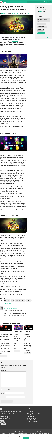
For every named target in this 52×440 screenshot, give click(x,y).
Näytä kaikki (41, 33)
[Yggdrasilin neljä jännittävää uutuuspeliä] (18, 327)
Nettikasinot (30, 411)
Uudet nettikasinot (31, 418)
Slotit (12, 300)
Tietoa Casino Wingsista (33, 419)
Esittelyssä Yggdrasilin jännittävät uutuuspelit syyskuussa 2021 (28, 335)
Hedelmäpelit (41, 26)
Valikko (48, 1)
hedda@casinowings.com (10, 308)
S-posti (3, 397)
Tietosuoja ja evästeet (32, 421)
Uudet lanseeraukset (20, 300)
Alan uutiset (42, 9)
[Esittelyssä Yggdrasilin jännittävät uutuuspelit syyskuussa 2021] (28, 327)
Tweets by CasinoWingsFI (43, 37)
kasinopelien (15, 41)
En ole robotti (6, 389)
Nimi (2, 393)
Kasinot (41, 11)
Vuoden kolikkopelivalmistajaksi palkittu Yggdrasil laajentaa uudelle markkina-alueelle (6, 336)
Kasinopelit (7, 300)
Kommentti (4, 370)
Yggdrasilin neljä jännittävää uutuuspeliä (18, 333)
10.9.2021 (27, 340)
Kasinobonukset (31, 416)
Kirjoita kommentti (6, 303)
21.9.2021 (17, 336)
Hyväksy (26, 437)
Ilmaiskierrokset (31, 415)
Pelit (27, 13)
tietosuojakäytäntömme (43, 436)
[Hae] (35, 1)
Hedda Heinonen (16, 13)
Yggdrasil (28, 300)
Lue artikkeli (3, 355)
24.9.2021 (3, 341)
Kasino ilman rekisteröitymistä (34, 413)
